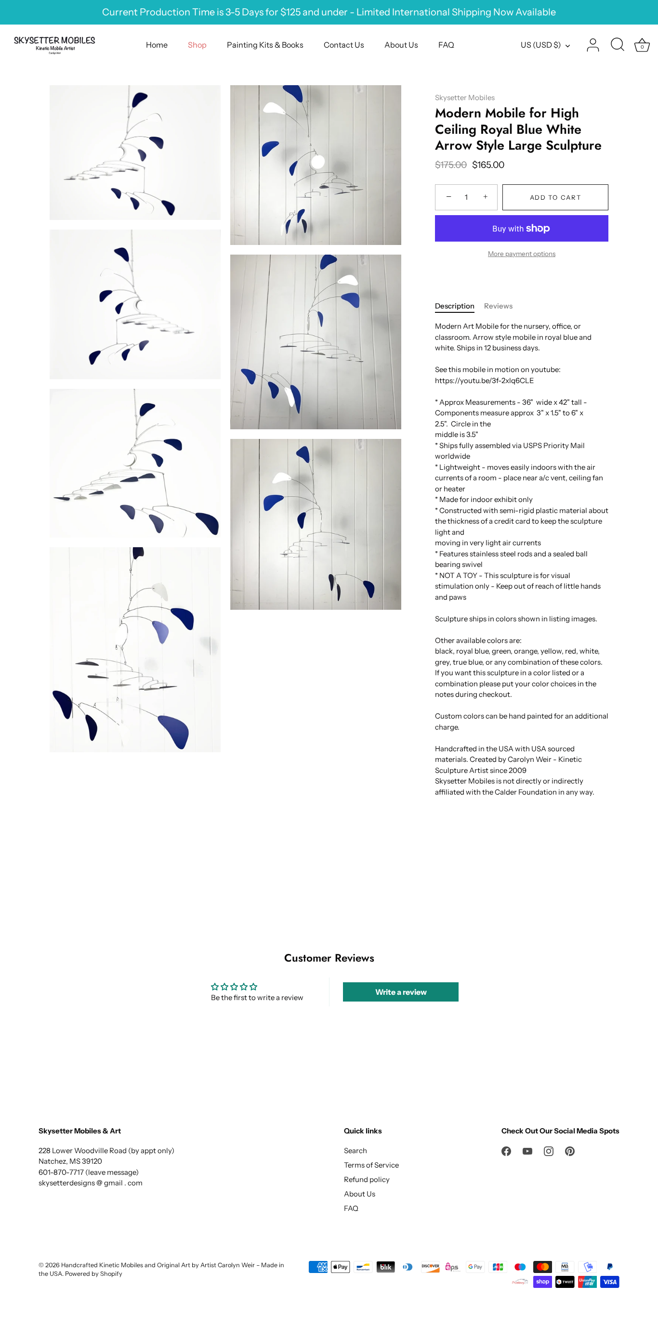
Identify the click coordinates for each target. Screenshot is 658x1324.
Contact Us (344, 45)
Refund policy (367, 1179)
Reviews (498, 305)
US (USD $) (541, 45)
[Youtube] (527, 1150)
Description (454, 305)
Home (157, 45)
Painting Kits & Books (265, 45)
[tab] (459, 306)
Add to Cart (555, 197)
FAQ (446, 45)
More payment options (521, 253)
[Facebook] (506, 1150)
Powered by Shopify (93, 1273)
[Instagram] (548, 1150)
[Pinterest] (570, 1150)
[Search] (617, 45)
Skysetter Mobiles (465, 97)
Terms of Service (371, 1165)
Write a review (401, 992)
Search (355, 1150)
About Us (401, 45)
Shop (197, 45)
